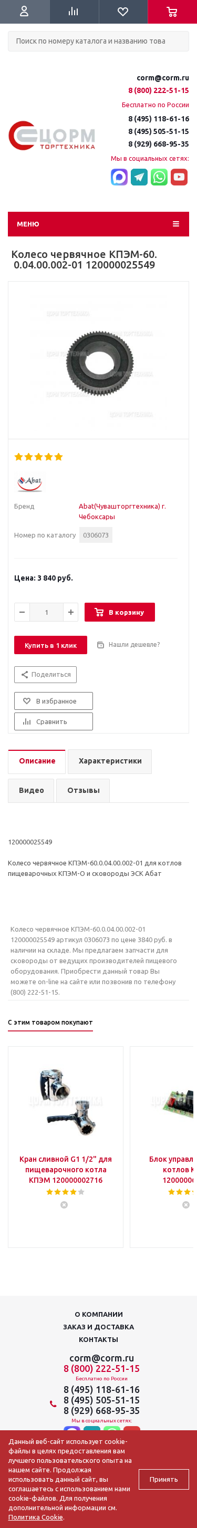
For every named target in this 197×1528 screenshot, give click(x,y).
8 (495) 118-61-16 (158, 118)
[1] (19, 457)
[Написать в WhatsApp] (159, 178)
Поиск (13, 60)
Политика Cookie (35, 1517)
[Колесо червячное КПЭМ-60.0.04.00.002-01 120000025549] (98, 363)
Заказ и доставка (98, 1326)
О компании (99, 1314)
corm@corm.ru (163, 77)
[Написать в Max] (119, 178)
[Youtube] (179, 178)
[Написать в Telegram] (139, 178)
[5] (59, 457)
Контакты (98, 1339)
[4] (49, 457)
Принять (164, 1479)
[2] (29, 457)
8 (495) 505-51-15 (158, 131)
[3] (39, 457)
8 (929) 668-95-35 (158, 144)
